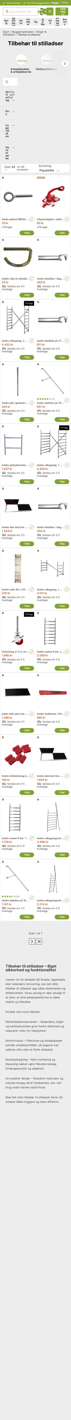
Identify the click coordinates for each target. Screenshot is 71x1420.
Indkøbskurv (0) (63, 11)
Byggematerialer (22, 31)
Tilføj (26, 233)
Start (6, 31)
